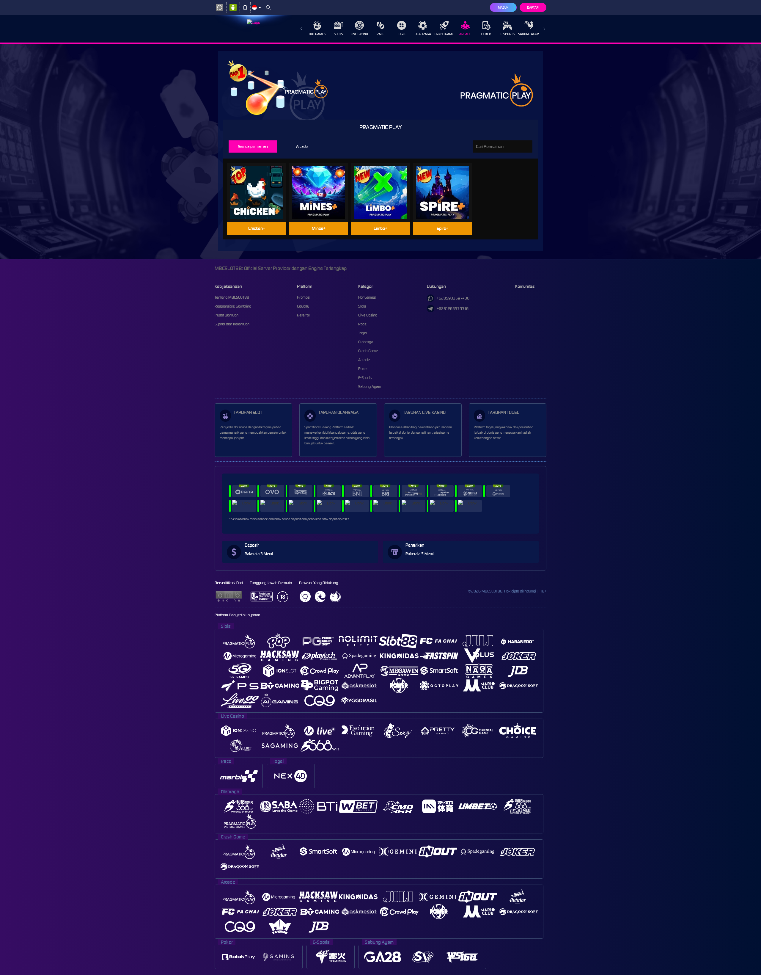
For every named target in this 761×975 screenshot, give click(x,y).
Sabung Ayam (528, 34)
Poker (486, 34)
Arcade (465, 34)
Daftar (533, 7)
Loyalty (303, 306)
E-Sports (508, 34)
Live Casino (359, 34)
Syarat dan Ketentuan (232, 324)
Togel (401, 34)
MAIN (260, 183)
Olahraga (423, 34)
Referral (303, 315)
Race (380, 34)
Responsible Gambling (233, 306)
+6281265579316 (452, 308)
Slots (338, 34)
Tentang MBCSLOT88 (232, 297)
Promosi (303, 297)
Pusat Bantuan (226, 315)
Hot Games (317, 34)
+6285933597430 (453, 298)
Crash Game (444, 34)
